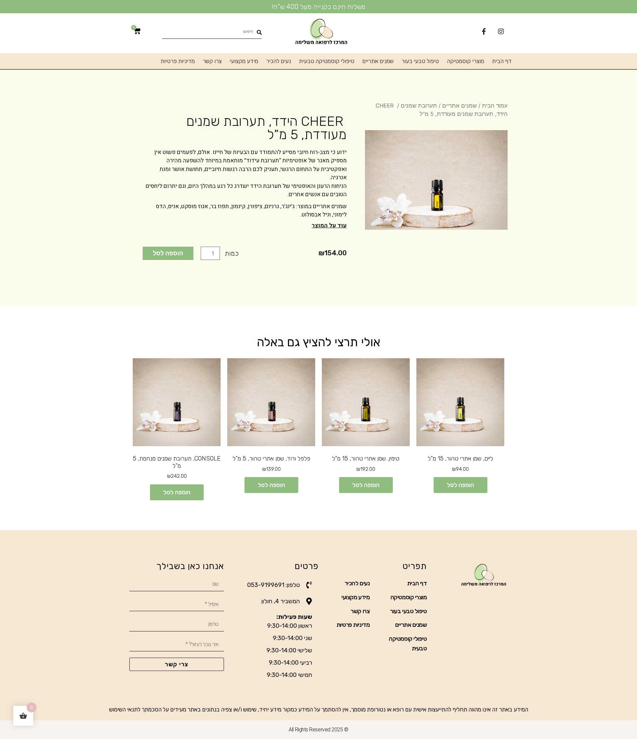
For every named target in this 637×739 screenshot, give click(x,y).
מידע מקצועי (244, 61)
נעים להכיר (278, 61)
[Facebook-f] (483, 31)
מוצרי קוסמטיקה (465, 61)
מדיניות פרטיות (178, 61)
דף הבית (502, 61)
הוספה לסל (168, 253)
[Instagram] (501, 31)
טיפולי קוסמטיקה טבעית (326, 61)
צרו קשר (212, 61)
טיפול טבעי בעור (420, 61)
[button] (245, 225)
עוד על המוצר (329, 225)
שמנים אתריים (377, 61)
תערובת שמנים (419, 105)
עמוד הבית (495, 105)
